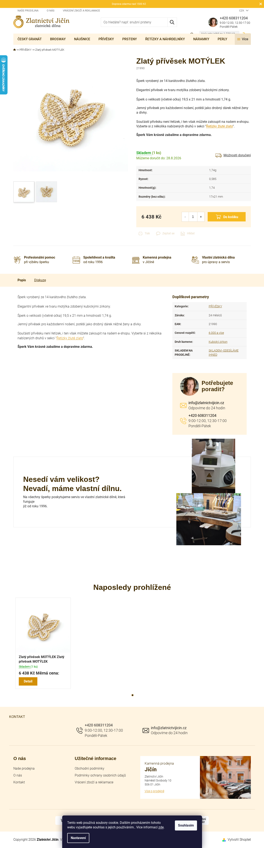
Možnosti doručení (237, 155)
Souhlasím (186, 825)
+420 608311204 (202, 415)
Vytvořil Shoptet (239, 840)
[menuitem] (29, 39)
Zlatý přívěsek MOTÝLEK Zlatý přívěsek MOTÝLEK (41, 659)
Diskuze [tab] (40, 280)
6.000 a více (216, 332)
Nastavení (78, 838)
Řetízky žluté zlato (219, 126)
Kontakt (19, 782)
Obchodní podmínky (89, 768)
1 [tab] (132, 695)
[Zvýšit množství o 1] (200, 216)
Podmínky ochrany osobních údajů (100, 775)
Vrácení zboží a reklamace (81, 10)
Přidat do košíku (227, 216)
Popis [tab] (22, 280)
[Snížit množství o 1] (185, 216)
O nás (50, 10)
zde (161, 827)
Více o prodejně (154, 791)
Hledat (172, 22)
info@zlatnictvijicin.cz (206, 403)
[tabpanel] (43, 643)
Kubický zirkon (218, 341)
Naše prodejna (28, 10)
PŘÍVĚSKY (215, 306)
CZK (242, 10)
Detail (28, 681)
